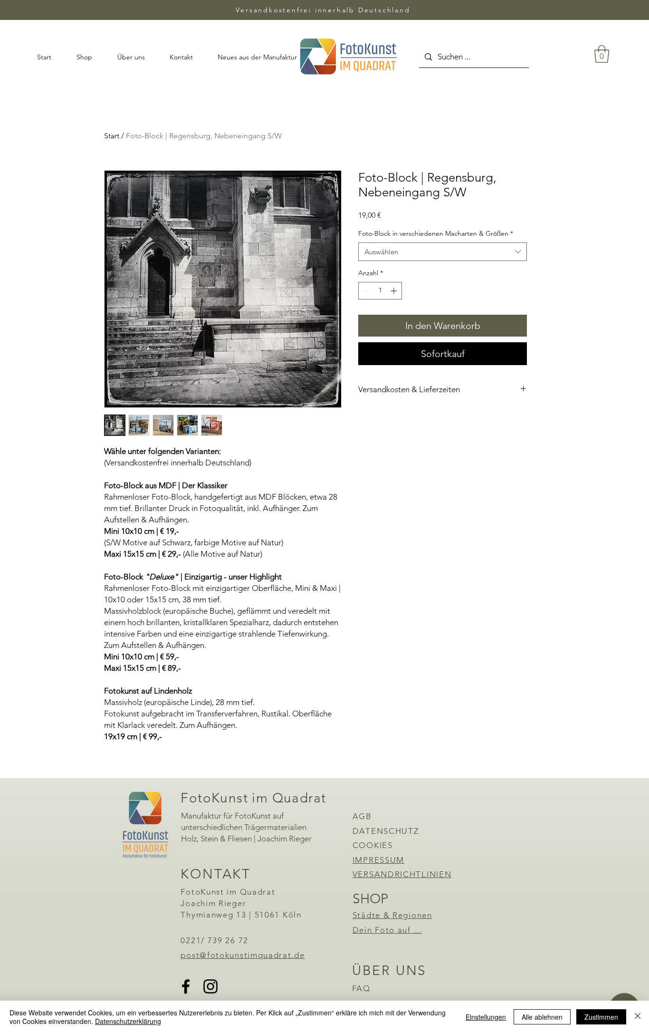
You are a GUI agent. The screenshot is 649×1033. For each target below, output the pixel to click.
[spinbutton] (380, 290)
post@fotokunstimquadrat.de (243, 955)
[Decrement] (366, 290)
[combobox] (442, 251)
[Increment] (395, 290)
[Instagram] (210, 986)
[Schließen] (637, 1016)
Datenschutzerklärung (128, 1021)
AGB (362, 816)
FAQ (361, 988)
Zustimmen (601, 1017)
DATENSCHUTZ (386, 831)
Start (111, 135)
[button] (601, 54)
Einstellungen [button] (486, 1017)
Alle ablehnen (542, 1017)
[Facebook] (185, 986)
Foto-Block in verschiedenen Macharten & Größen (435, 233)
